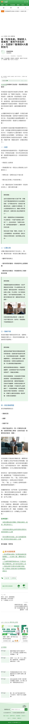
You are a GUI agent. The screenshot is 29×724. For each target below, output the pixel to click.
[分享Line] (10, 7)
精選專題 (18, 715)
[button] (27, 4)
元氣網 (5, 36)
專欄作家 (19, 718)
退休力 (9, 718)
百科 (23, 5)
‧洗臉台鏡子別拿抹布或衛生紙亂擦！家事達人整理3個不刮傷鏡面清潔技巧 (13, 568)
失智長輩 (4, 84)
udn (2, 36)
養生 (7, 5)
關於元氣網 (6, 715)
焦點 (2, 5)
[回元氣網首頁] (5, 2)
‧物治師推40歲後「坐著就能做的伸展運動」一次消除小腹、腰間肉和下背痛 (14, 556)
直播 (5, 634)
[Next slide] (27, 632)
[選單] (27, 1)
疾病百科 (23, 715)
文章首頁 (14, 718)
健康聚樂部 (12, 715)
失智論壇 (12, 5)
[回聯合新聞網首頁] (2, 2)
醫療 (18, 5)
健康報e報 (7, 709)
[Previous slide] (2, 632)
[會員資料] (25, 1)
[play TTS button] (7, 80)
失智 (9, 36)
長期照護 (13, 578)
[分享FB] (3, 7)
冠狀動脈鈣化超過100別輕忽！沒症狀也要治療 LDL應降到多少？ (16, 11)
